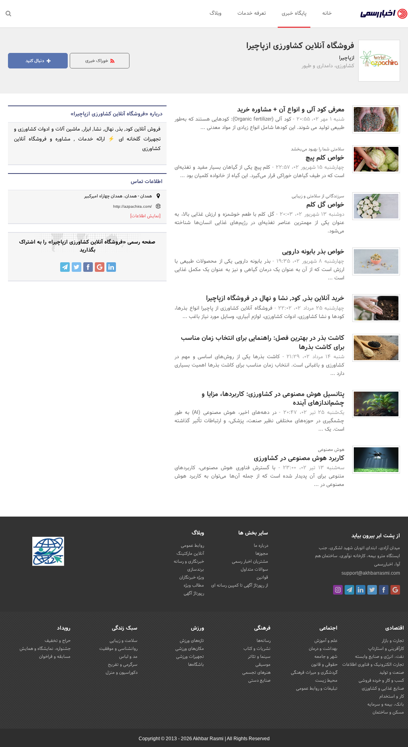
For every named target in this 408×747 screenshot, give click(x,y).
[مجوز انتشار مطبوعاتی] (48, 552)
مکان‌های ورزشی (189, 648)
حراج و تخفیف (58, 640)
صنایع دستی (259, 680)
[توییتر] (372, 590)
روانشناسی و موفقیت (118, 648)
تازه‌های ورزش (192, 640)
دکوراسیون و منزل (121, 672)
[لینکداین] (360, 590)
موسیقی (263, 664)
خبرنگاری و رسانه (189, 561)
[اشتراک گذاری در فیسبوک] (88, 267)
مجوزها (261, 553)
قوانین (262, 577)
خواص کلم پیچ (325, 157)
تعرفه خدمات (251, 13)
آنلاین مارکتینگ (190, 553)
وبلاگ (216, 13)
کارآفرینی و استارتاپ (386, 648)
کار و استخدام (391, 696)
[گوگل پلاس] (395, 590)
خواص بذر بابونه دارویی (313, 251)
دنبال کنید (35, 60)
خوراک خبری (97, 60)
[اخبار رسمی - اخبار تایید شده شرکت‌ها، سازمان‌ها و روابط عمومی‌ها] (384, 14)
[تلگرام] (349, 590)
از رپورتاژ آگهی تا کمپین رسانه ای (239, 585)
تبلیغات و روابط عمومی (316, 688)
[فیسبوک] (383, 590)
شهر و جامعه (325, 656)
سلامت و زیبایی (123, 640)
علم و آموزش (325, 640)
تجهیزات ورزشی (190, 656)
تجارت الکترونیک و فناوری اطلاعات (373, 664)
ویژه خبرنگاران (191, 577)
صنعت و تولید (391, 672)
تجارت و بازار (393, 640)
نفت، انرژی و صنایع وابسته (379, 656)
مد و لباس (128, 656)
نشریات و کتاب (257, 648)
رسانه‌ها (264, 640)
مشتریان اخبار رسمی (250, 561)
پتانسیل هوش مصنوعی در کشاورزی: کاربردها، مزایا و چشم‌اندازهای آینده (273, 398)
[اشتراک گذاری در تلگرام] (65, 267)
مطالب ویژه (194, 585)
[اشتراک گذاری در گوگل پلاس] (99, 267)
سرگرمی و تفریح (122, 664)
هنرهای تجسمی (256, 672)
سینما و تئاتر (259, 656)
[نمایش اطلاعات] (145, 216)
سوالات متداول (254, 569)
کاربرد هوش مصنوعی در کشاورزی (299, 458)
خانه (327, 13)
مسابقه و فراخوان (55, 656)
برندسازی (195, 569)
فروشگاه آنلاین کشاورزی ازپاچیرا (300, 46)
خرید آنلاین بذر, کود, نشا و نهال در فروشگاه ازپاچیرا (275, 298)
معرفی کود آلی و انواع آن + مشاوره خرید (290, 109)
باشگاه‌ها (196, 664)
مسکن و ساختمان (388, 712)
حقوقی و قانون (324, 664)
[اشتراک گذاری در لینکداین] (111, 267)
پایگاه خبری (294, 13)
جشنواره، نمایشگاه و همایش (45, 648)
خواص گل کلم (325, 204)
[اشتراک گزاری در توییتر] (76, 267)
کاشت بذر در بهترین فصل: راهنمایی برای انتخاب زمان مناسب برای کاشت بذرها (262, 342)
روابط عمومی (192, 545)
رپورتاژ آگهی (194, 593)
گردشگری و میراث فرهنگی (314, 672)
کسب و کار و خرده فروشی (381, 680)
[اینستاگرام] (338, 590)
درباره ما (261, 545)
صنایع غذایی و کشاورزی (383, 688)
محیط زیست (326, 680)
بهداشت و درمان (323, 648)
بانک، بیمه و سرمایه (385, 704)
